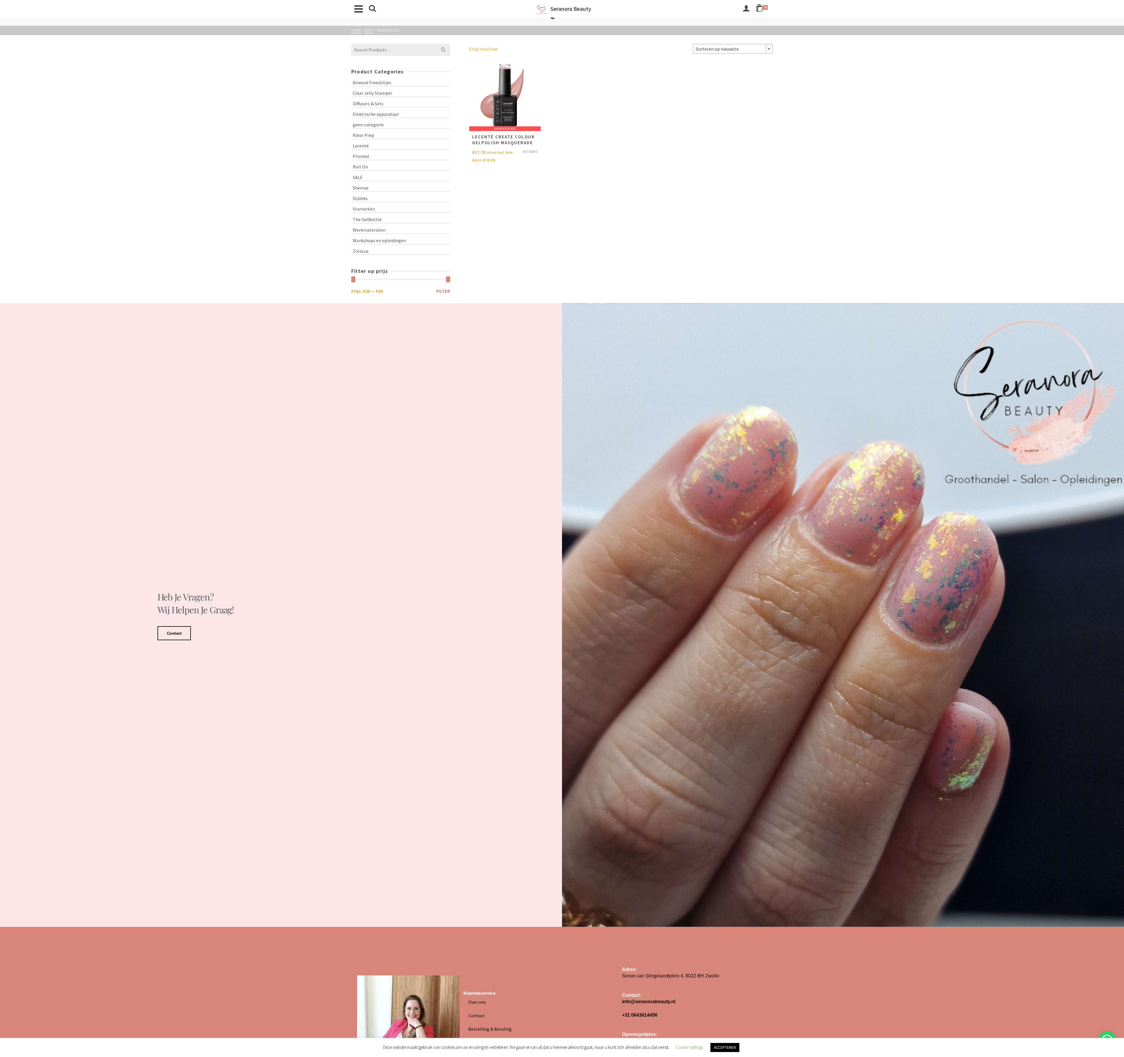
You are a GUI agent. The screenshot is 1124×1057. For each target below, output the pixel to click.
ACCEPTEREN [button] (725, 1047)
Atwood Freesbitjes (372, 82)
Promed (361, 156)
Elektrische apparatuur (376, 114)
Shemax (361, 188)
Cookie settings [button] (689, 1047)
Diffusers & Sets (368, 103)
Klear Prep (363, 135)
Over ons (477, 1002)
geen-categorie (368, 125)
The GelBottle (367, 219)
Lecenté (361, 146)
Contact (174, 633)
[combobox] (733, 49)
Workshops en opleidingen (379, 240)
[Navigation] (358, 9)
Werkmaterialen (369, 230)
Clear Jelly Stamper (372, 93)
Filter (443, 291)
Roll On (360, 167)
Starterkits (364, 209)
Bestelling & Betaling (490, 1029)
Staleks (360, 198)
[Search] (372, 9)
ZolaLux (361, 251)
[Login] (746, 9)
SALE (358, 177)
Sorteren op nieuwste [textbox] (717, 49)
